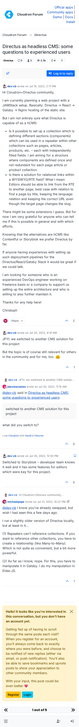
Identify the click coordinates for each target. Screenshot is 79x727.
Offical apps (63, 7)
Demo (57, 17)
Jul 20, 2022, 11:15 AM (53, 386)
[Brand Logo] (9, 14)
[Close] (71, 611)
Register (13, 694)
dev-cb (11, 86)
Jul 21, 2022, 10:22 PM (51, 501)
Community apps (60, 12)
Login (27, 694)
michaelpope (15, 501)
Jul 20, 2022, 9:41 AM (43, 332)
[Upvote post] (66, 321)
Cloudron (13, 435)
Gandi (28, 435)
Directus (8, 60)
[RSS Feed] (62, 60)
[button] (6, 721)
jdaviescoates (16, 386)
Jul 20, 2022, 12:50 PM (43, 455)
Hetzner (39, 435)
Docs (69, 17)
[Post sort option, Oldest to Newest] (8, 73)
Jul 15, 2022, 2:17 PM (42, 86)
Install (70, 22)
